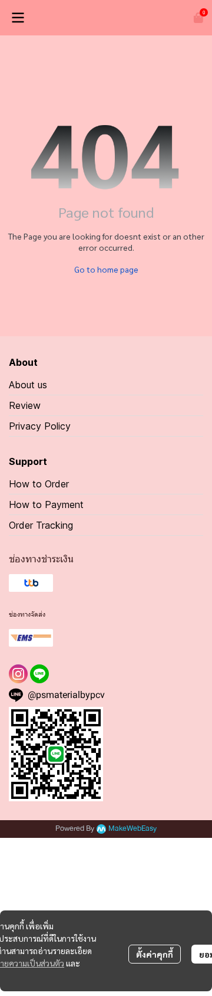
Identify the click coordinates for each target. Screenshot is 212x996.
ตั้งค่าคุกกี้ (154, 954)
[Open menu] (17, 18)
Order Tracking (41, 525)
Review (25, 405)
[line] (39, 673)
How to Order (39, 484)
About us (28, 385)
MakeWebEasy (132, 829)
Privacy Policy (40, 426)
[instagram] (18, 673)
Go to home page (106, 269)
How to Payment (46, 504)
